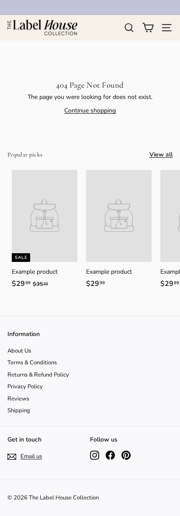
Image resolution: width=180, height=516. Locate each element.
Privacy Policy (25, 386)
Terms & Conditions (32, 363)
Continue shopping (90, 110)
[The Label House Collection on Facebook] (110, 455)
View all (161, 154)
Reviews (18, 399)
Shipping (18, 410)
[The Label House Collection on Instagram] (94, 455)
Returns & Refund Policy (38, 375)
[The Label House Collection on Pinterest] (126, 455)
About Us (19, 351)
